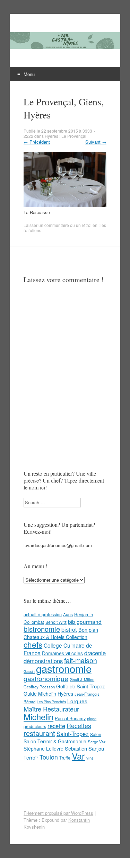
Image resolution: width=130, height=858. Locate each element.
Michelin (38, 717)
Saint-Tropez (73, 733)
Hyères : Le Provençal (65, 136)
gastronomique (46, 678)
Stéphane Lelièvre (43, 748)
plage (91, 718)
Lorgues (77, 701)
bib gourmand (85, 621)
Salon (95, 734)
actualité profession (43, 614)
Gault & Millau (82, 679)
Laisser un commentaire (46, 225)
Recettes (79, 725)
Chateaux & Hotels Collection (55, 636)
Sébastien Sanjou (84, 748)
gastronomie (64, 668)
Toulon (49, 756)
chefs (33, 644)
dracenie (95, 653)
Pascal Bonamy (70, 718)
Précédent (37, 142)
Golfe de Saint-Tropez (80, 686)
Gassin (29, 671)
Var (78, 755)
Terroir (31, 757)
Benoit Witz (56, 622)
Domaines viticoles (62, 653)
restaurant (39, 733)
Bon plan (88, 629)
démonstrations (43, 661)
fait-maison (80, 660)
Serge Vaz (97, 741)
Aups (68, 614)
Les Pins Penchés (51, 701)
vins (90, 758)
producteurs (35, 726)
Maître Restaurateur (51, 708)
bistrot (69, 629)
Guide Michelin (40, 693)
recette (56, 726)
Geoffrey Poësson (39, 686)
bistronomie (42, 629)
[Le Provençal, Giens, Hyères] (65, 205)
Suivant (95, 142)
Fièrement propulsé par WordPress (58, 813)
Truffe (64, 757)
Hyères (65, 693)
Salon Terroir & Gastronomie (55, 741)
